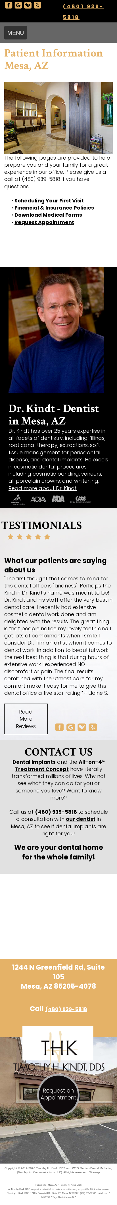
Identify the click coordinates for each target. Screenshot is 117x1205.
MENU (15, 32)
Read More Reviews (26, 718)
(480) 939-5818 (56, 811)
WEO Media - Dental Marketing (92, 1168)
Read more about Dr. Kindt (43, 488)
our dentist (80, 819)
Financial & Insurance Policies (54, 207)
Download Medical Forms (48, 214)
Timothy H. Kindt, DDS (50, 1168)
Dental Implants (34, 761)
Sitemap (94, 1172)
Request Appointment (44, 222)
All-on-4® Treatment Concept (60, 765)
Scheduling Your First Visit (49, 200)
